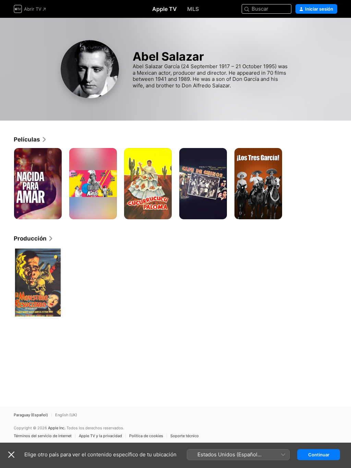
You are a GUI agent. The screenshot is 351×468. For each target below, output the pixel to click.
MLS (193, 8)
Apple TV (164, 8)
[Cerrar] (11, 455)
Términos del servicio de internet (43, 436)
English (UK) (66, 415)
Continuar (318, 454)
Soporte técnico (184, 436)
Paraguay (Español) (31, 415)
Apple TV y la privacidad (100, 436)
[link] (30, 139)
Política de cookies (146, 436)
